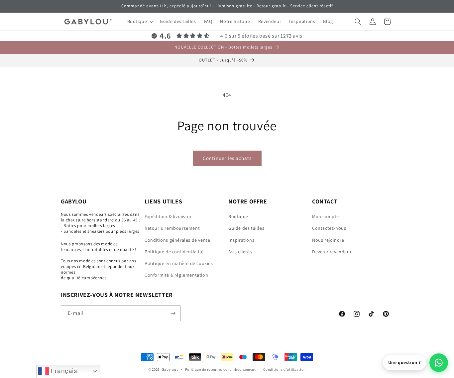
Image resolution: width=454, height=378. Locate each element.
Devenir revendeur (332, 252)
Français (63, 370)
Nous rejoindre (328, 240)
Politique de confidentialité (174, 252)
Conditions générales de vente (177, 240)
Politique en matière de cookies (179, 263)
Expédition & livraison (168, 216)
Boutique (238, 216)
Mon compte (325, 216)
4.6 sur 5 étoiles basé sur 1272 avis (261, 35)
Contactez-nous (329, 228)
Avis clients (240, 252)
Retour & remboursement (172, 228)
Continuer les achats (227, 158)
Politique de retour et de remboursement (221, 369)
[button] (139, 21)
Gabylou (169, 369)
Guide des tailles (246, 228)
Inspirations (241, 240)
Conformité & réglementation (176, 275)
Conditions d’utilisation (284, 369)
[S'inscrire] (173, 313)
